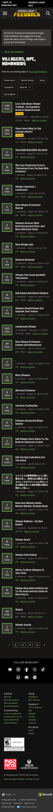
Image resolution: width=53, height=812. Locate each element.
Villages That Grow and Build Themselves (30, 276)
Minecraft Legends (11, 703)
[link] (10, 670)
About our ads (29, 803)
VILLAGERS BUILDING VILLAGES (31, 149)
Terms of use (6, 803)
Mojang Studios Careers (13, 717)
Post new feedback (38, 71)
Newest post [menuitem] (9, 80)
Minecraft (7, 697)
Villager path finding (26, 554)
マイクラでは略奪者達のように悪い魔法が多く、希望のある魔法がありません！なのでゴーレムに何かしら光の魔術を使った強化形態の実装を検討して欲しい (31, 481)
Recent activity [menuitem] (27, 80)
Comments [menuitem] (9, 87)
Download (32, 720)
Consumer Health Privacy (28, 800)
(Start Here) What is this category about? (28, 130)
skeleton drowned (24, 259)
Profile (30, 730)
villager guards (23, 624)
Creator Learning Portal (12, 714)
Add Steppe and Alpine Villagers (31, 293)
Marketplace (33, 697)
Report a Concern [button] (39, 120)
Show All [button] (23, 87)
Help (30, 5)
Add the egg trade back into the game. (30, 459)
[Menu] (5, 13)
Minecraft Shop (34, 700)
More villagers (22, 375)
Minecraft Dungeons (11, 700)
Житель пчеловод (25, 390)
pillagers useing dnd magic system (29, 422)
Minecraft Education (11, 706)
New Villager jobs (24, 244)
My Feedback (9, 94)
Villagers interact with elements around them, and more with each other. (30, 226)
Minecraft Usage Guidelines (14, 779)
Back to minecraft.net (9, 3)
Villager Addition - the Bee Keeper (29, 523)
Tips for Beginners (35, 707)
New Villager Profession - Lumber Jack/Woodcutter (28, 343)
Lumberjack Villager (25, 326)
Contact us (32, 723)
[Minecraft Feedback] (26, 13)
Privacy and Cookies (9, 800)
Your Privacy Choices (29, 807)
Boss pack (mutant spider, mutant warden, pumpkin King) (31, 504)
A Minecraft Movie (10, 723)
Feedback (32, 714)
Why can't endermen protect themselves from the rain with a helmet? (31, 168)
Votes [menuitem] (42, 80)
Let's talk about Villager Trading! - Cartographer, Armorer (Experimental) (28, 106)
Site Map (31, 717)
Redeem (31, 733)
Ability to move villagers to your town (29, 571)
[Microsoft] (45, 794)
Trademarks (18, 803)
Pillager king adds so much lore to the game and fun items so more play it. (31, 591)
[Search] (48, 13)
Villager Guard (22, 539)
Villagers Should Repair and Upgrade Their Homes (29, 310)
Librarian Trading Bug (26, 405)
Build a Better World (11, 720)
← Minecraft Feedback (13, 51)
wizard (19, 609)
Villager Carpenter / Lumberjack (25, 188)
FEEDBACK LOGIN (36, 2)
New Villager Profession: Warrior (28, 206)
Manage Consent (33, 779)
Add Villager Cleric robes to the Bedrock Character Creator (31, 440)
